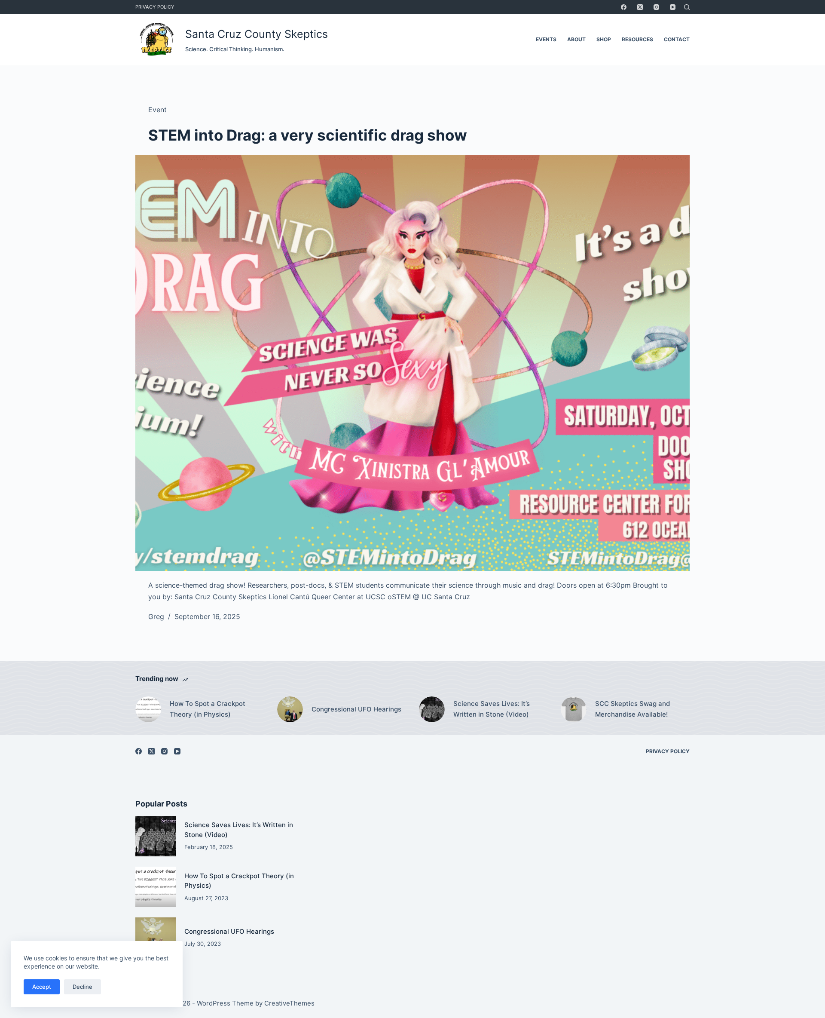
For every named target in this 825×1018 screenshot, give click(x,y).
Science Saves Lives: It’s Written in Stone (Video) (491, 708)
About (576, 39)
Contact (677, 39)
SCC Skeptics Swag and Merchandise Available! (632, 708)
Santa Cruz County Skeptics (256, 34)
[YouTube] (672, 7)
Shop (603, 39)
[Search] (687, 7)
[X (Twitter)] (640, 7)
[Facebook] (623, 7)
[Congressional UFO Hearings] (290, 709)
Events (546, 39)
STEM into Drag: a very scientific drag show (307, 135)
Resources (637, 39)
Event (157, 109)
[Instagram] (656, 7)
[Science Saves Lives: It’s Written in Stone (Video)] (432, 709)
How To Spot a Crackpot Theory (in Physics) (207, 708)
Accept (41, 986)
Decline (82, 986)
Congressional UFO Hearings (356, 709)
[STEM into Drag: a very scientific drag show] (412, 363)
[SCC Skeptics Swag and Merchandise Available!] (574, 709)
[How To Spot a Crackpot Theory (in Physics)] (148, 709)
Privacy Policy (154, 7)
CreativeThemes (289, 1003)
